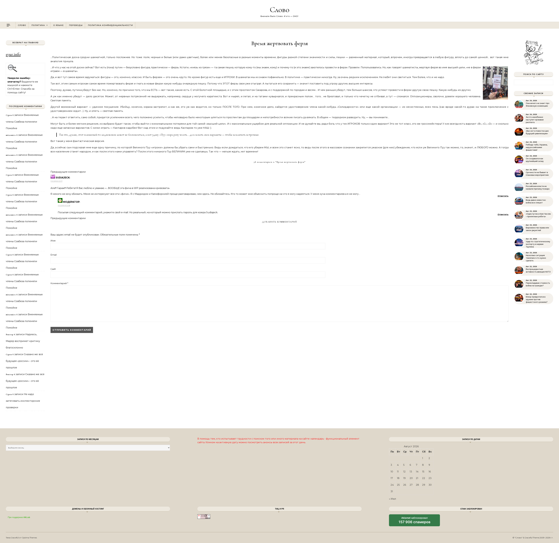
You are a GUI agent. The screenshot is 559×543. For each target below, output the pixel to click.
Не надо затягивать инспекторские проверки (23, 401)
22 (423, 478)
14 (417, 471)
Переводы (76, 25)
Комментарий (59, 283)
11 (398, 471)
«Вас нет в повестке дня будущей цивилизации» (537, 132)
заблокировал (414, 521)
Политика (38, 25)
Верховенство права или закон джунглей (537, 229)
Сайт (53, 269)
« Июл (392, 498)
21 (417, 478)
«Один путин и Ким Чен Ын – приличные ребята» (538, 215)
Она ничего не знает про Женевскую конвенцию (537, 104)
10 (392, 471)
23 (430, 478)
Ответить (503, 196)
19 (404, 478)
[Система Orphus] (12, 71)
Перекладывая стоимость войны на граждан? (538, 284)
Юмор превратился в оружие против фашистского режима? (536, 299)
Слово (279, 9)
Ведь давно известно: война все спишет (536, 201)
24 (392, 484)
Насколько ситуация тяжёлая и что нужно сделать (536, 258)
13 (411, 471)
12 (404, 471)
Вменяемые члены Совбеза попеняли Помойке (22, 122)
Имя (53, 240)
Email (54, 254)
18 (398, 478)
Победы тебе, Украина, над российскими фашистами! (536, 147)
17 (392, 478)
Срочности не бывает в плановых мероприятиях (537, 173)
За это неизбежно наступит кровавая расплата (535, 119)
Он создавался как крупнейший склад (534, 159)
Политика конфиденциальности (110, 25)
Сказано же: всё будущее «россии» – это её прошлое (24, 361)
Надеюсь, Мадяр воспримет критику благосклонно (23, 341)
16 (430, 471)
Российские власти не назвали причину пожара (537, 187)
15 (423, 471)
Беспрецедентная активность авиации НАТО (538, 270)
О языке (58, 25)
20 (411, 478)
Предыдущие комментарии (68, 171)
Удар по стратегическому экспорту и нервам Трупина (538, 244)
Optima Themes (29, 537)
